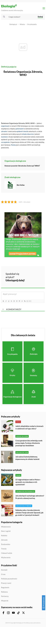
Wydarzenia (5, 557)
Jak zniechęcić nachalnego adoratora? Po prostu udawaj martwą (29, 497)
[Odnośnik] (24, 301)
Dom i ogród (5, 531)
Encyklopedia (32, 24)
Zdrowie (4, 540)
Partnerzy (5, 596)
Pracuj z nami (6, 583)
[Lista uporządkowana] (14, 301)
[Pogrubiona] (3, 301)
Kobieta (4, 535)
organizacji (5, 126)
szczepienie (5, 142)
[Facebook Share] (28, 273)
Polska (13, 145)
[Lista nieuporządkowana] (16, 301)
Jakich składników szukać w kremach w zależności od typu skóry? (29, 427)
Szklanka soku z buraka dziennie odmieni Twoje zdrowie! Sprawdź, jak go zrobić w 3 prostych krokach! (29, 512)
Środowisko (5, 544)
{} (27, 301)
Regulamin (5, 587)
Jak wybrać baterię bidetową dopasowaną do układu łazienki (27, 458)
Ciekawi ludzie (6, 553)
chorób (25, 131)
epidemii (19, 131)
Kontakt (4, 570)
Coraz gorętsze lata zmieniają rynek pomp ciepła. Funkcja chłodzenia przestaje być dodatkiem (28, 443)
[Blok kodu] (22, 301)
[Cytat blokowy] (19, 301)
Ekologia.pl (13, 24)
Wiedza (22, 24)
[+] (30, 301)
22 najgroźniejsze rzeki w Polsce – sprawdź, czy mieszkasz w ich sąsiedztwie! (28, 482)
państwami (20, 129)
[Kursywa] (6, 301)
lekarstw (30, 134)
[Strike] (11, 301)
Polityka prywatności (9, 579)
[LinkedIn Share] (28, 280)
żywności (4, 137)
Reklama (4, 592)
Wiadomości (6, 527)
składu (24, 134)
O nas (3, 574)
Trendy (3, 549)
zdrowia (4, 131)
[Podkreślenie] (8, 301)
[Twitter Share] (34, 273)
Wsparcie (4, 601)
